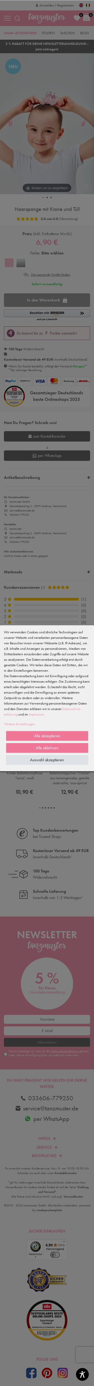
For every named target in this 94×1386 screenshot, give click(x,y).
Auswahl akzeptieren (47, 760)
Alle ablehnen (47, 748)
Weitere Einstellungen (19, 724)
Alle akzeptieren (47, 736)
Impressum (36, 714)
